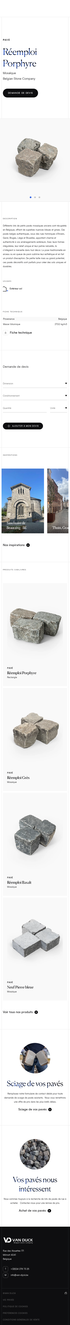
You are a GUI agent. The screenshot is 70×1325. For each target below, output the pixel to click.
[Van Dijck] (35, 1240)
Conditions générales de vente (21, 1320)
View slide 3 (39, 197)
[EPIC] (66, 1306)
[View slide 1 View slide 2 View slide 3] (35, 160)
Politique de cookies (15, 1307)
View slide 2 (35, 197)
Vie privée (8, 1300)
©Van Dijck (9, 1293)
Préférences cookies (15, 1313)
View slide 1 (30, 197)
